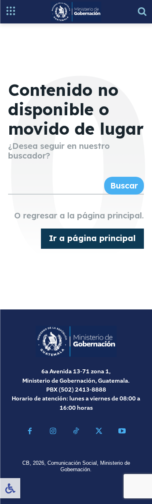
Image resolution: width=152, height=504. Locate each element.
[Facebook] (30, 432)
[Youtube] (122, 432)
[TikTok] (76, 432)
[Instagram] (52, 432)
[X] (99, 432)
